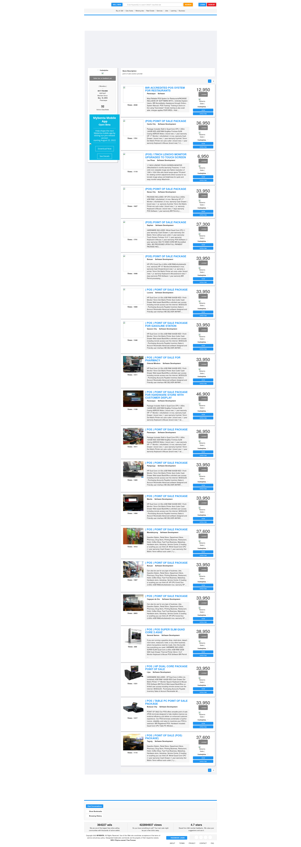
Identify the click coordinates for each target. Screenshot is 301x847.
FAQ (212, 843)
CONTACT (203, 843)
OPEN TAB (203, 114)
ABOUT (172, 843)
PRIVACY (192, 843)
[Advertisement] (154, 48)
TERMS (182, 843)
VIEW (203, 110)
